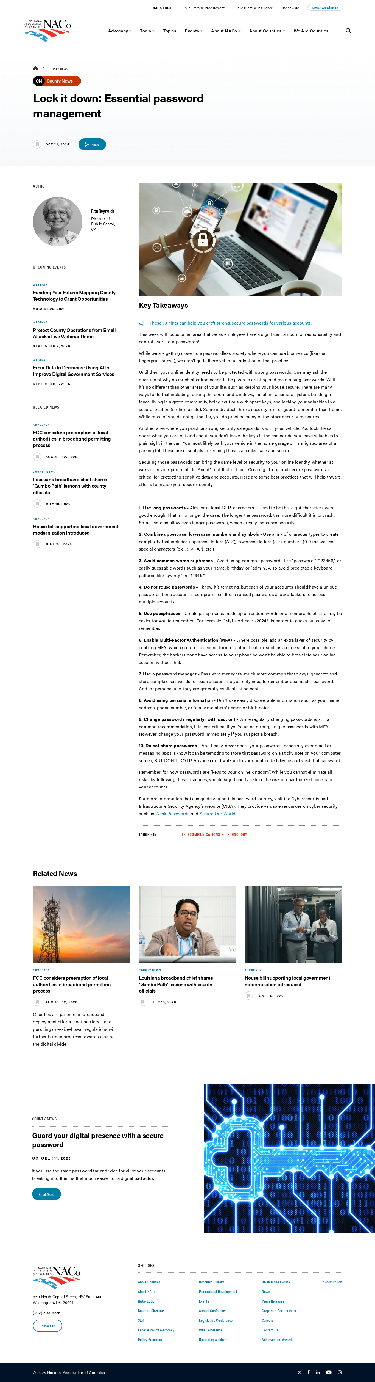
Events (192, 31)
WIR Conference (210, 1329)
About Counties (265, 31)
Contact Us (47, 1325)
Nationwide (290, 7)
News (266, 1291)
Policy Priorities (150, 1339)
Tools (145, 31)
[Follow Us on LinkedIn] (318, 1372)
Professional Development (218, 1291)
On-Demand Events (276, 1281)
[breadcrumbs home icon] (35, 68)
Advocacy (118, 31)
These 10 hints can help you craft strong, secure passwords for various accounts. (231, 323)
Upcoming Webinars (213, 1339)
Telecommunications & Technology (214, 834)
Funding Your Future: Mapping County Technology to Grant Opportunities (74, 295)
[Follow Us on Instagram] (340, 1372)
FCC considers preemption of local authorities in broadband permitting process (72, 439)
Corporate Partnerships (279, 1310)
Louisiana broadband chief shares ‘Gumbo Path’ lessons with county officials (70, 486)
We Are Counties (311, 31)
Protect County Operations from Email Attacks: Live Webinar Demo (74, 333)
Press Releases (273, 1301)
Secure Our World (218, 813)
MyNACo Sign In (325, 7)
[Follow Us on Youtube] (329, 1372)
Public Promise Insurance (253, 7)
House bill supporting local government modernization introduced (75, 529)
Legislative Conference (216, 1320)
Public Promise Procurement (202, 7)
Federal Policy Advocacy (156, 1329)
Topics (169, 31)
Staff (141, 1320)
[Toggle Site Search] (348, 31)
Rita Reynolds (102, 210)
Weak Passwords (172, 813)
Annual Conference (212, 1310)
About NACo (224, 31)
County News (58, 68)
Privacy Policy (331, 1281)
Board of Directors (151, 1310)
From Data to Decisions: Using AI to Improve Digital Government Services (73, 370)
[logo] (47, 40)
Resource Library (211, 1281)
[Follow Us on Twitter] (299, 1372)
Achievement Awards (277, 1339)
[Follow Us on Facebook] (308, 1372)
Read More (46, 1194)
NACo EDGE (162, 7)
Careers (267, 1320)
